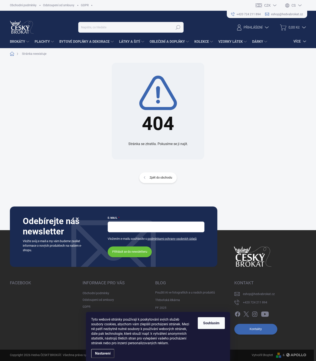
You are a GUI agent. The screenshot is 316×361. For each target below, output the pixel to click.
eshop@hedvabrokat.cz (259, 294)
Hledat (178, 27)
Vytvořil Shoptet (262, 355)
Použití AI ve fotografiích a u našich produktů (185, 292)
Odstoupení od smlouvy (58, 5)
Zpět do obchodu (161, 177)
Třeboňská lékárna (167, 300)
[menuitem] (20, 41)
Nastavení (102, 353)
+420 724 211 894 (255, 302)
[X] (246, 313)
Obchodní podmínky (23, 5)
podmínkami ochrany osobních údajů (172, 238)
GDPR (85, 5)
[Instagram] (255, 313)
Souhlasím (211, 323)
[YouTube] (265, 313)
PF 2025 (160, 307)
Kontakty (256, 329)
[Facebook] (237, 313)
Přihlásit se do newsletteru (129, 251)
